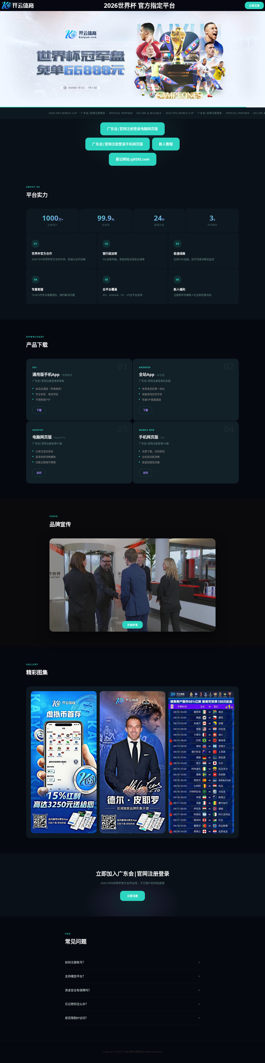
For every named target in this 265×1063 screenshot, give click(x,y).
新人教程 (166, 144)
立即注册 (254, 5)
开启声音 (132, 624)
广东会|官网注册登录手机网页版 (117, 144)
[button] (111, 829)
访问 (39, 472)
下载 (39, 410)
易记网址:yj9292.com (133, 159)
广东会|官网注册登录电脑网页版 (132, 128)
